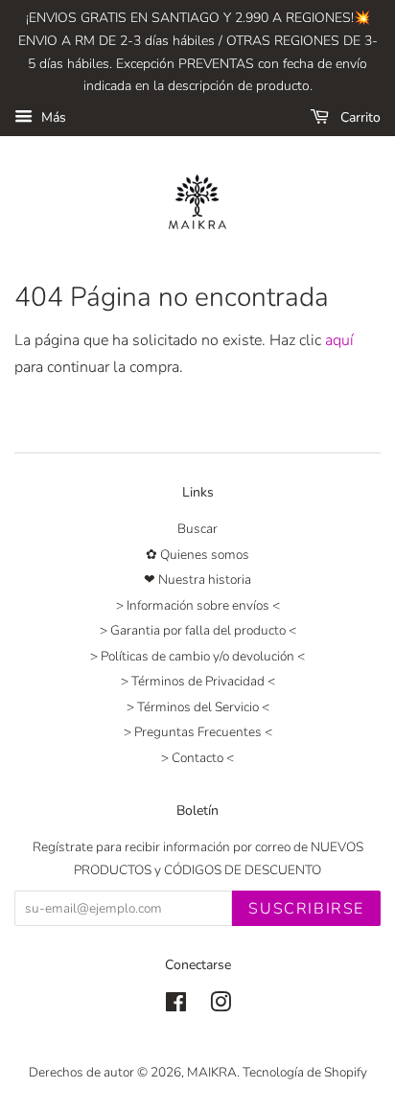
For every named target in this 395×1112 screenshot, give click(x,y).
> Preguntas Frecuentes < (198, 732)
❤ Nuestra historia (197, 579)
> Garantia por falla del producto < (198, 630)
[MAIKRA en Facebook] (176, 1006)
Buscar (197, 529)
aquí (339, 340)
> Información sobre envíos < (198, 605)
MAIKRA (212, 1072)
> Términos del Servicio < (198, 707)
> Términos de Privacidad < (198, 681)
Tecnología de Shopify (305, 1072)
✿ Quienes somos (197, 554)
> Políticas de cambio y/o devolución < (197, 656)
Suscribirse (306, 908)
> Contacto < (197, 758)
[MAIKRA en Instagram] (220, 1006)
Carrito (359, 117)
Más (51, 117)
